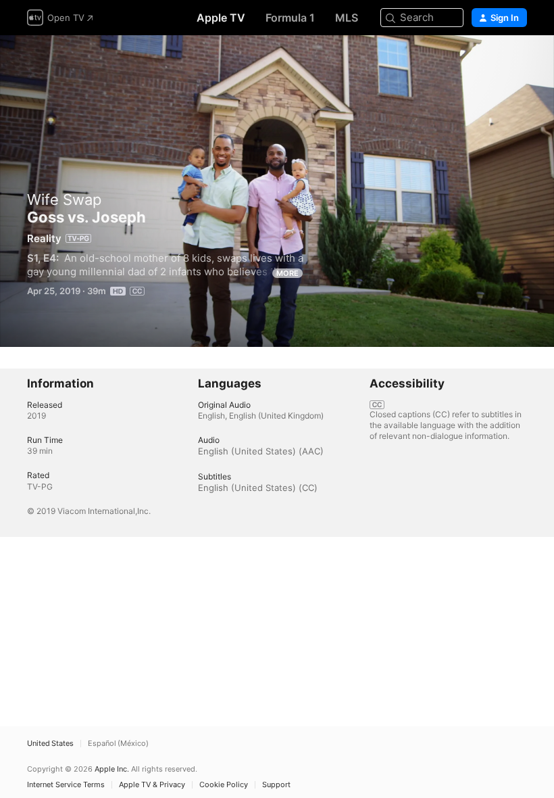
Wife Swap (64, 199)
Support (276, 785)
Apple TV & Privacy (152, 785)
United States (50, 743)
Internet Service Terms (66, 785)
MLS (346, 17)
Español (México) (118, 743)
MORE (287, 273)
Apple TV (221, 17)
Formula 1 (290, 17)
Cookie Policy (223, 785)
